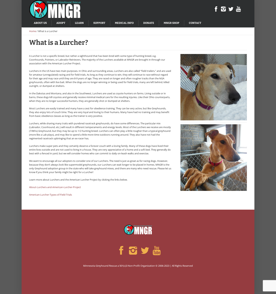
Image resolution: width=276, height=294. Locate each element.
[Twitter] (231, 9)
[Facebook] (216, 9)
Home (32, 31)
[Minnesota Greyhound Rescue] (138, 230)
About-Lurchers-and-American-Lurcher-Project (55, 187)
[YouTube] (238, 9)
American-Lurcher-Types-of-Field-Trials (50, 194)
